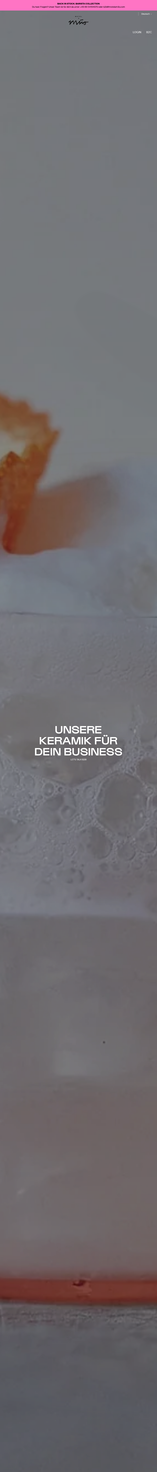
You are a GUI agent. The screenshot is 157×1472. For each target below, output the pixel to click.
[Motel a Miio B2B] (78, 20)
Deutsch (145, 14)
